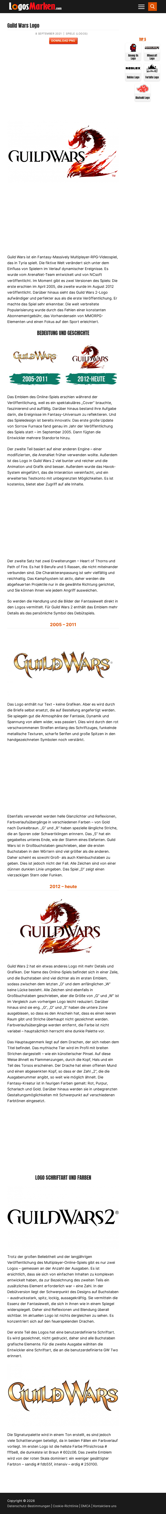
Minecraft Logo (152, 57)
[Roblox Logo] (133, 71)
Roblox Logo (133, 77)
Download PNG (63, 40)
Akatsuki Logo (142, 98)
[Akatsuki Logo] (142, 91)
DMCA (85, 1506)
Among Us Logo (133, 57)
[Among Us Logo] (133, 51)
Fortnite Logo (152, 77)
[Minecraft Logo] (152, 51)
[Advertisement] (63, 85)
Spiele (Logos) (77, 33)
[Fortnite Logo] (152, 71)
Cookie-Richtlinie (65, 1506)
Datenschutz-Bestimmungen (28, 1506)
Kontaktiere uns (104, 1506)
